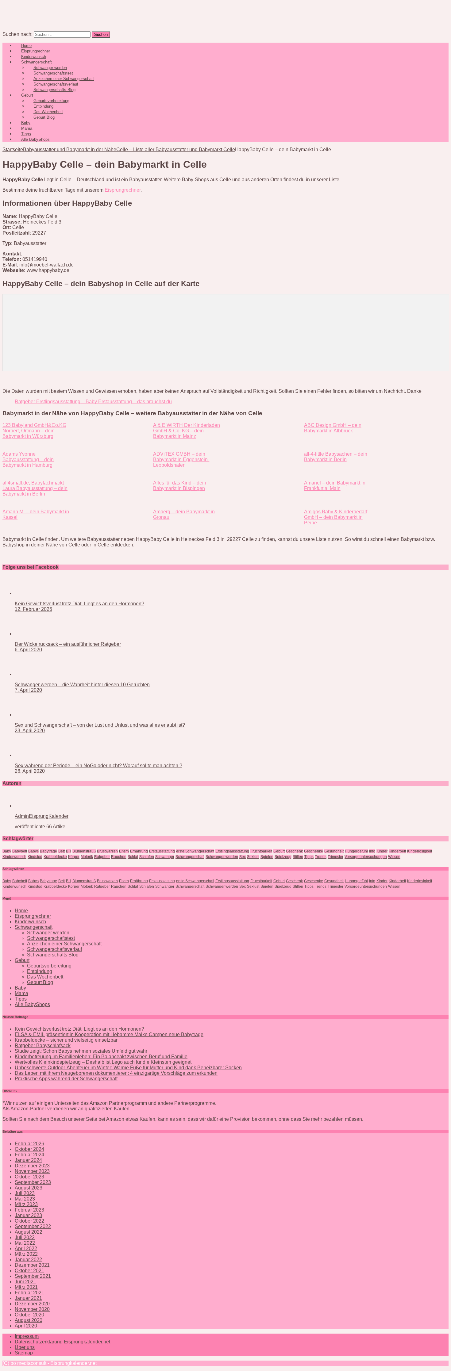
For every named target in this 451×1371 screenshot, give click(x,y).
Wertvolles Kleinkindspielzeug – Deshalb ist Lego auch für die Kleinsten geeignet (103, 1062)
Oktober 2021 (29, 1270)
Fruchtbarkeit (261, 851)
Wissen (394, 857)
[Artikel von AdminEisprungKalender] (34, 805)
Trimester (335, 857)
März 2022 (26, 1254)
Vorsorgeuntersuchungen (366, 857)
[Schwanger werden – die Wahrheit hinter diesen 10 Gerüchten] (39, 674)
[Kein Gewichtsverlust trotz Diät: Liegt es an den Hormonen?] (39, 593)
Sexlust (253, 857)
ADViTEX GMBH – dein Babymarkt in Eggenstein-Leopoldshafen (181, 459)
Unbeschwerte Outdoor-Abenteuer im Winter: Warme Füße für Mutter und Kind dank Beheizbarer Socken (128, 1067)
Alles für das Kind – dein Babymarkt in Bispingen (179, 485)
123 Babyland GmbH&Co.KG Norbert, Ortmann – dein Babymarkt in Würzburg (34, 431)
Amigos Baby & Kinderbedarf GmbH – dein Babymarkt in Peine (335, 517)
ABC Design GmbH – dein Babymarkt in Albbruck (332, 428)
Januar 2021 (28, 1298)
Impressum (27, 1336)
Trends (320, 857)
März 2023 (26, 1204)
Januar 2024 (28, 1160)
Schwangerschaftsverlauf (54, 949)
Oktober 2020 (29, 1314)
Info (372, 851)
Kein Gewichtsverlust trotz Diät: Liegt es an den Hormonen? (79, 603)
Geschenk (294, 851)
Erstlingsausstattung (232, 851)
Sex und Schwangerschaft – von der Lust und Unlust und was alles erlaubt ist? (100, 725)
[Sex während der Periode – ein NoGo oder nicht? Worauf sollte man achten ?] (39, 755)
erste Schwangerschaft (195, 851)
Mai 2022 (25, 1243)
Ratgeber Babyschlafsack (43, 1045)
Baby (6, 851)
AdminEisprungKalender (41, 816)
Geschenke (313, 851)
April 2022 (26, 1248)
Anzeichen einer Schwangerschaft (64, 943)
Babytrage (48, 851)
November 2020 (32, 1309)
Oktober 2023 (29, 1176)
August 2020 (28, 1320)
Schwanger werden (222, 857)
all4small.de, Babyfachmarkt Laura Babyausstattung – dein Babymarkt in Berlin (34, 488)
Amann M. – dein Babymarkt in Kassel (35, 514)
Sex (242, 857)
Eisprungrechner (123, 190)
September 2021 (33, 1276)
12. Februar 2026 (33, 609)
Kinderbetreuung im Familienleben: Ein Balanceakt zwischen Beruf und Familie (101, 1056)
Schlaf (133, 857)
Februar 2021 (29, 1292)
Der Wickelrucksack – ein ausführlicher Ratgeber (68, 644)
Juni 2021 (25, 1281)
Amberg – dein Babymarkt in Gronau (184, 514)
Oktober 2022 (29, 1221)
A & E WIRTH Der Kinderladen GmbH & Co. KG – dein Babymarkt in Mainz (186, 431)
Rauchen (118, 857)
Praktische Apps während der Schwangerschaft (66, 1078)
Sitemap (24, 1352)
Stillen (298, 857)
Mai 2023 (25, 1198)
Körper (73, 857)
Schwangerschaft (189, 857)
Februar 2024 (29, 1154)
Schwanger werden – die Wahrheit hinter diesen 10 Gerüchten (82, 684)
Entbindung (39, 971)
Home (21, 910)
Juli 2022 (25, 1237)
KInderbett (397, 851)
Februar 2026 (29, 1143)
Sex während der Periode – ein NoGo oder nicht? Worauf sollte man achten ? (98, 765)
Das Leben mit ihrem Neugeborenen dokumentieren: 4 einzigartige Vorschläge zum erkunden (116, 1073)
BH (68, 851)
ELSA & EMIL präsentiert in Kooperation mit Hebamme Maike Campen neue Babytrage (109, 1034)
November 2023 (32, 1171)
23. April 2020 (30, 730)
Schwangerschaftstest (51, 938)
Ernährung (139, 851)
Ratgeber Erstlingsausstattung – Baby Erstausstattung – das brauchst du (93, 401)
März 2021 (26, 1287)
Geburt (279, 851)
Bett (61, 851)
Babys (33, 851)
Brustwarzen (107, 851)
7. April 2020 (28, 690)
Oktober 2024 (29, 1149)
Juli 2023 (25, 1193)
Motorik (87, 857)
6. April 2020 (28, 649)
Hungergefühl (356, 851)
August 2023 (28, 1187)
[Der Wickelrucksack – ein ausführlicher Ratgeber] (39, 633)
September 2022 (33, 1226)
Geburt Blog (44, 117)
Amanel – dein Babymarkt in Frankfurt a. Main (334, 485)
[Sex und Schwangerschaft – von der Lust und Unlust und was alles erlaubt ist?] (39, 714)
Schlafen (146, 857)
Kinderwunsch (14, 857)
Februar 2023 (29, 1209)
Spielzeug (283, 857)
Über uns (25, 1347)
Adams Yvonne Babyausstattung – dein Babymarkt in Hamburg (28, 459)
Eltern (124, 851)
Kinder (381, 851)
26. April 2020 (30, 771)
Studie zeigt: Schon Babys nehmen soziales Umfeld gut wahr (81, 1051)
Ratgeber (102, 857)
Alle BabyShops (35, 139)
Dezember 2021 (32, 1265)
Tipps (309, 857)
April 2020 (26, 1325)
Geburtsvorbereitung (49, 965)
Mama (21, 993)
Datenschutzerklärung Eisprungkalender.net (62, 1341)
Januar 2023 (28, 1215)
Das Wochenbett (45, 976)
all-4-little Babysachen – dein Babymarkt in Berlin (335, 456)
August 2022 (28, 1232)
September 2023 (33, 1182)
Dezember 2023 (32, 1165)
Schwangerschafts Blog (54, 89)
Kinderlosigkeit (419, 851)
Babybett (19, 851)
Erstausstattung (162, 851)
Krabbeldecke (55, 857)
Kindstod (35, 857)
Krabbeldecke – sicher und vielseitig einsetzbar (66, 1040)
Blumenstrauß (84, 851)
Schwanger (164, 857)
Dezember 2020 (32, 1303)
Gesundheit (334, 851)
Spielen (266, 857)
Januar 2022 (28, 1259)
